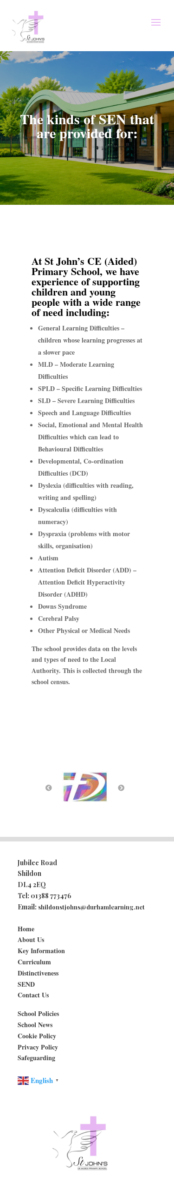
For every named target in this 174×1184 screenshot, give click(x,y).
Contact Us (33, 995)
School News (35, 1024)
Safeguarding (36, 1058)
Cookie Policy (37, 1036)
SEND (26, 984)
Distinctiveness (38, 973)
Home (26, 929)
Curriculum (34, 962)
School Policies (38, 1013)
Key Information (41, 950)
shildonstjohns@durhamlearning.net (91, 907)
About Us (31, 939)
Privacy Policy (38, 1047)
